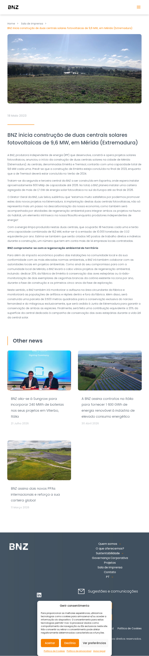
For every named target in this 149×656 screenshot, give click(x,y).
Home (11, 23)
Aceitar (50, 643)
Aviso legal (99, 651)
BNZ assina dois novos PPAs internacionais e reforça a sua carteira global (35, 494)
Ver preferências (94, 643)
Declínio (70, 643)
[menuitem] (110, 577)
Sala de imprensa (32, 23)
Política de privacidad (79, 651)
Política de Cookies (54, 651)
